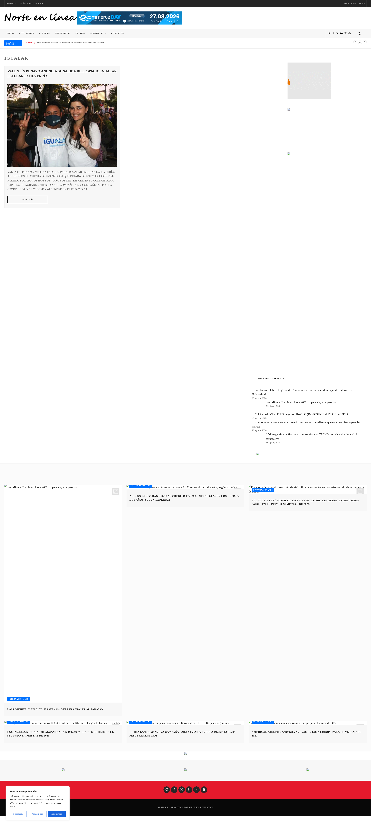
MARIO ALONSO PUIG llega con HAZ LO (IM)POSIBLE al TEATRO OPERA (302, 414)
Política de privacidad (31, 3)
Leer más (28, 199)
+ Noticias (96, 33)
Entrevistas (62, 33)
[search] (359, 33)
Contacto (11, 3)
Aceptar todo (56, 814)
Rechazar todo (37, 814)
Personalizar (18, 814)
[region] (38, 803)
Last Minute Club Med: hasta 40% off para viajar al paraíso (301, 402)
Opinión (80, 33)
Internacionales (18, 699)
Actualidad (26, 33)
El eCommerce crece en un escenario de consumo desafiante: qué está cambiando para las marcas (81, 42)
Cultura (44, 33)
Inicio (10, 33)
